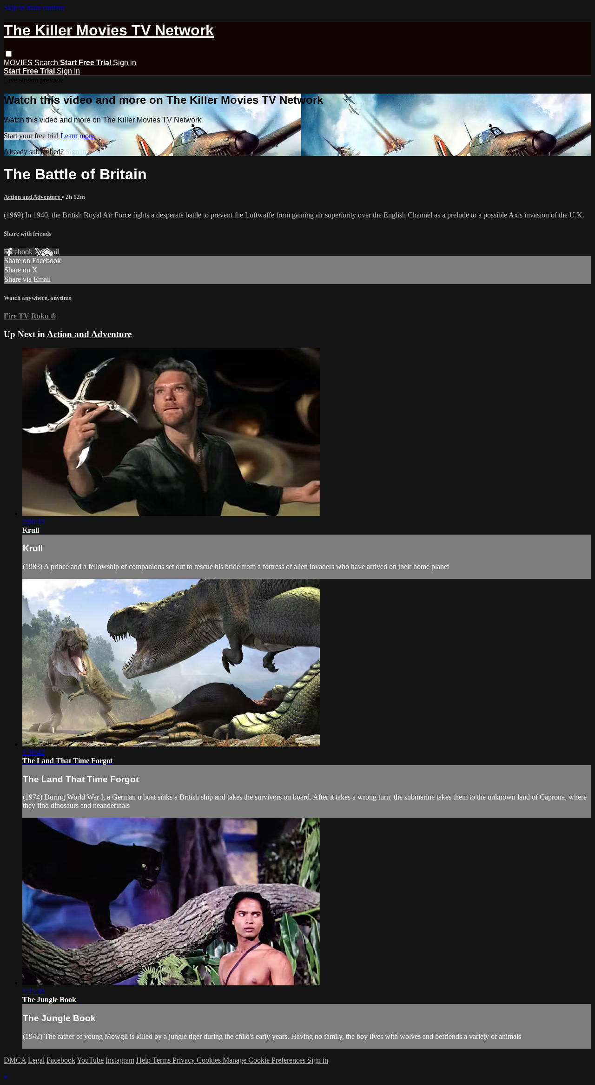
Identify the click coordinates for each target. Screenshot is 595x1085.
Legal (36, 1060)
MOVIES (19, 63)
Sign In (68, 71)
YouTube (90, 1060)
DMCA (15, 1060)
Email (50, 252)
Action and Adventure (33, 196)
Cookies (210, 1060)
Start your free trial (32, 136)
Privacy (184, 1060)
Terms (162, 1060)
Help (144, 1060)
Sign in (124, 63)
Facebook (19, 252)
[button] (9, 54)
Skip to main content (34, 8)
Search (47, 63)
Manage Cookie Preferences (265, 1060)
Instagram (120, 1060)
